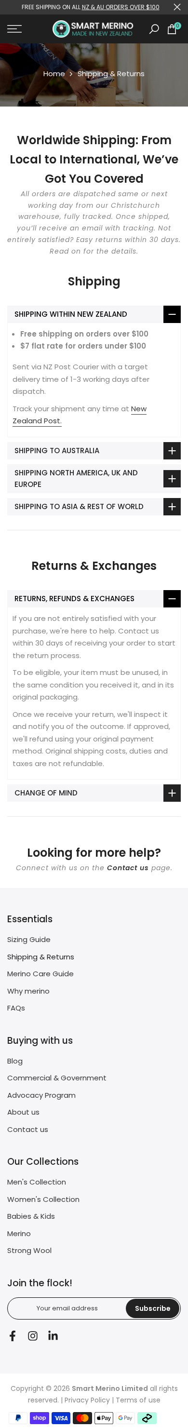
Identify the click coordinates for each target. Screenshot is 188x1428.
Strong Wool (29, 1250)
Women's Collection (43, 1199)
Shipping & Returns (40, 957)
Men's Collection (36, 1182)
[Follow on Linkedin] (53, 1336)
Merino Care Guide (40, 974)
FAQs (16, 1008)
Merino (19, 1233)
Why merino (28, 991)
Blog (15, 1061)
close (177, 7)
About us (23, 1112)
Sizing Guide (29, 939)
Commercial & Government (57, 1078)
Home (54, 73)
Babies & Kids (31, 1216)
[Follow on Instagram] (32, 1336)
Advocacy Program (41, 1095)
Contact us (128, 868)
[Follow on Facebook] (12, 1336)
